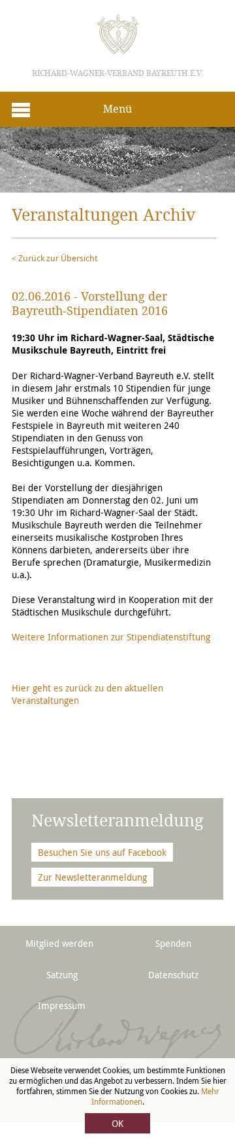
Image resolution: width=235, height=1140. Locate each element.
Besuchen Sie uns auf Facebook (102, 852)
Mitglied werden (59, 943)
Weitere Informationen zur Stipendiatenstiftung (111, 637)
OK (117, 1123)
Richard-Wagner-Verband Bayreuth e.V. (117, 73)
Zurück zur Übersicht (57, 258)
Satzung (62, 974)
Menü (117, 109)
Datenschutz (173, 974)
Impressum (62, 1005)
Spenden (173, 943)
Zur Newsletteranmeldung (92, 877)
